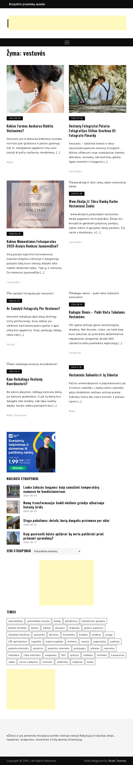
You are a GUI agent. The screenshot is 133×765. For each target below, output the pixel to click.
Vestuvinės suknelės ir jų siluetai (93, 375)
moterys (72, 641)
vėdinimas (62, 662)
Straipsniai (75, 352)
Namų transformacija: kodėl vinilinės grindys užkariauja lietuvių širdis (63, 504)
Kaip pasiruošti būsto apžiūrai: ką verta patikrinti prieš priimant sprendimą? (63, 536)
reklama (94, 648)
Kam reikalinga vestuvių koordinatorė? (24, 381)
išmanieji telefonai (19, 634)
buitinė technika (17, 627)
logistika (36, 641)
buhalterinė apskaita (93, 621)
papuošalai (99, 641)
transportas (118, 655)
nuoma (85, 641)
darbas (47, 627)
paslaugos (80, 648)
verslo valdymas (28, 662)
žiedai (90, 662)
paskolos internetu (59, 648)
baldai (57, 621)
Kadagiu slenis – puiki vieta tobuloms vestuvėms (97, 314)
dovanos (60, 627)
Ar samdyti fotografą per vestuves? (33, 308)
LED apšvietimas (17, 641)
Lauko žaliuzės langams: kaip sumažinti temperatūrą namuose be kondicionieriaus (61, 489)
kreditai (83, 634)
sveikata (88, 655)
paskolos (38, 648)
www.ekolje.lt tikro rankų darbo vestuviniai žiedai (93, 203)
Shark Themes (117, 760)
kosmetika (69, 634)
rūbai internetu (32, 655)
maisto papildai (54, 641)
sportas (74, 655)
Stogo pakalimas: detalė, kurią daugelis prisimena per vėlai (66, 520)
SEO (63, 655)
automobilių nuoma (38, 621)
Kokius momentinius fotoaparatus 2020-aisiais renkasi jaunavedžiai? (33, 243)
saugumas (51, 655)
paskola (115, 641)
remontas (109, 648)
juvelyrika (39, 634)
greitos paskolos (93, 627)
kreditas (96, 634)
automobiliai (15, 621)
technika (102, 655)
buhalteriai (71, 621)
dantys (35, 627)
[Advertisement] (67, 23)
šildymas (78, 662)
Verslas (11, 344)
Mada (10, 162)
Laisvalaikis (75, 171)
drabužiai (74, 627)
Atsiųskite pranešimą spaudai (27, 4)
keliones (54, 634)
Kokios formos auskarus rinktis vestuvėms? (30, 128)
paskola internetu (18, 648)
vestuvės (47, 662)
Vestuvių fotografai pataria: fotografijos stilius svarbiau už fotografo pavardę (92, 131)
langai (109, 634)
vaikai (11, 662)
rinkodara (13, 655)
